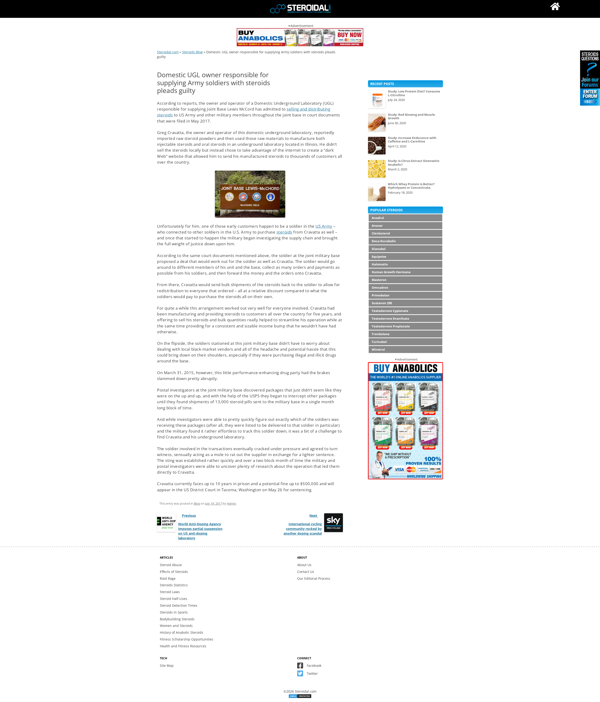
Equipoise (379, 256)
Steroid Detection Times (178, 605)
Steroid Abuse (171, 565)
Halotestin (380, 264)
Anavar (377, 225)
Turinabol (379, 342)
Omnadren (380, 287)
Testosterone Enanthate (390, 318)
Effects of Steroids (174, 571)
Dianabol (379, 249)
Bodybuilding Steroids (177, 619)
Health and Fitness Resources (183, 646)
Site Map (167, 665)
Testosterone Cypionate (390, 311)
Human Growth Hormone (391, 272)
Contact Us (305, 571)
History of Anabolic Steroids (181, 632)
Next (313, 515)
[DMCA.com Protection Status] (300, 697)
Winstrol (378, 349)
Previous (189, 515)
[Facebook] (301, 666)
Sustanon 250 (382, 303)
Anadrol (378, 218)
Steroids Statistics (174, 585)
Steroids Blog (192, 52)
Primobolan (381, 295)
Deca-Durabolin (384, 241)
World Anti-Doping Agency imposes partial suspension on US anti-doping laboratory (200, 531)
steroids (284, 232)
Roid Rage (168, 578)
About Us (304, 565)
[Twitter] (301, 674)
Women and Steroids (176, 625)
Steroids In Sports (174, 612)
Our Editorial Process (313, 578)
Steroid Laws (170, 592)
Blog (197, 503)
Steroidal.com (168, 52)
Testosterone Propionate (391, 326)
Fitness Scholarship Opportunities (186, 639)
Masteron (379, 280)
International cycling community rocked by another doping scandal (303, 529)
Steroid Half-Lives (173, 598)
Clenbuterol (381, 233)
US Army (323, 226)
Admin (231, 503)
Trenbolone (381, 334)
